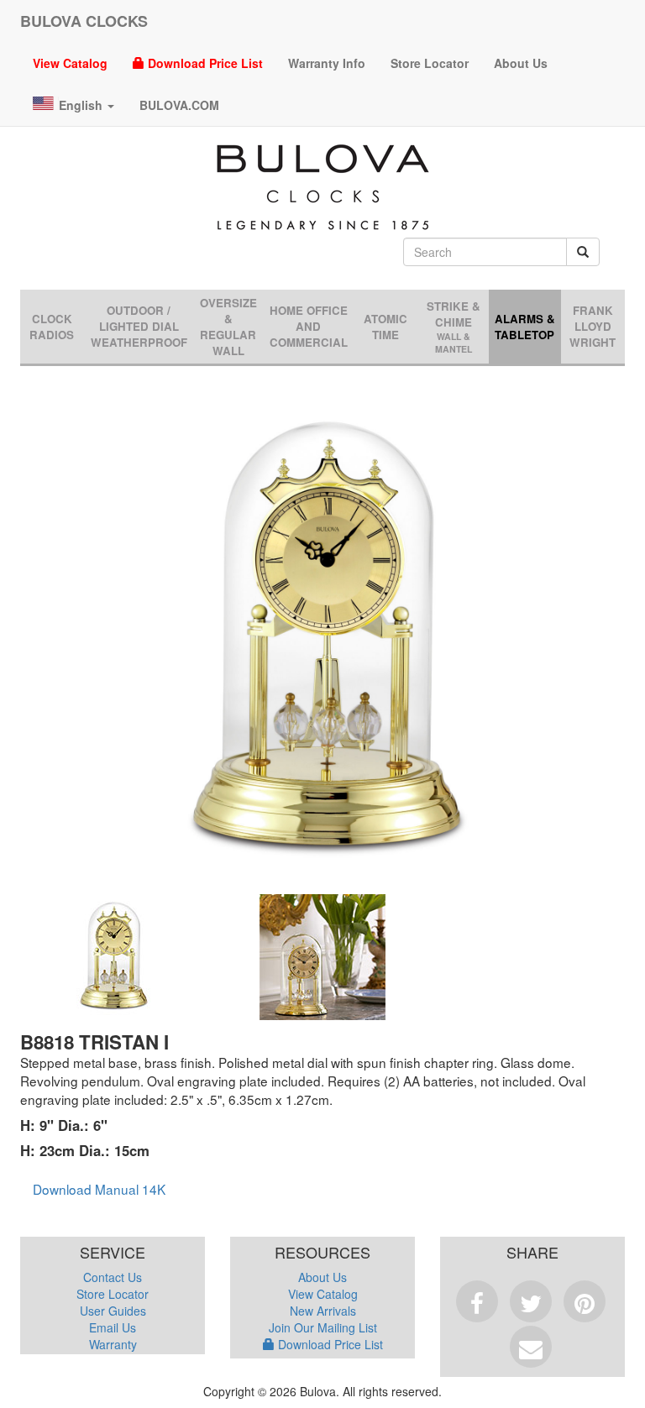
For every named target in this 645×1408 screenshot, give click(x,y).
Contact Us (112, 1277)
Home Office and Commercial (309, 326)
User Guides (113, 1310)
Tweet (531, 1301)
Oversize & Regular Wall (228, 327)
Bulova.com (179, 105)
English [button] (82, 105)
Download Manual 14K (99, 1189)
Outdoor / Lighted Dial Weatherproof (139, 326)
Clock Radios (51, 327)
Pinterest (585, 1301)
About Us (521, 63)
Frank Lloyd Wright (592, 326)
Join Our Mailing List (323, 1327)
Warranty (113, 1344)
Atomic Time (385, 327)
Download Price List (203, 63)
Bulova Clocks (84, 21)
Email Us (112, 1327)
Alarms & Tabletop (525, 327)
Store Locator (430, 63)
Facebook (477, 1301)
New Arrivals (323, 1310)
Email (531, 1347)
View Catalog (70, 63)
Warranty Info (326, 63)
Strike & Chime (453, 326)
